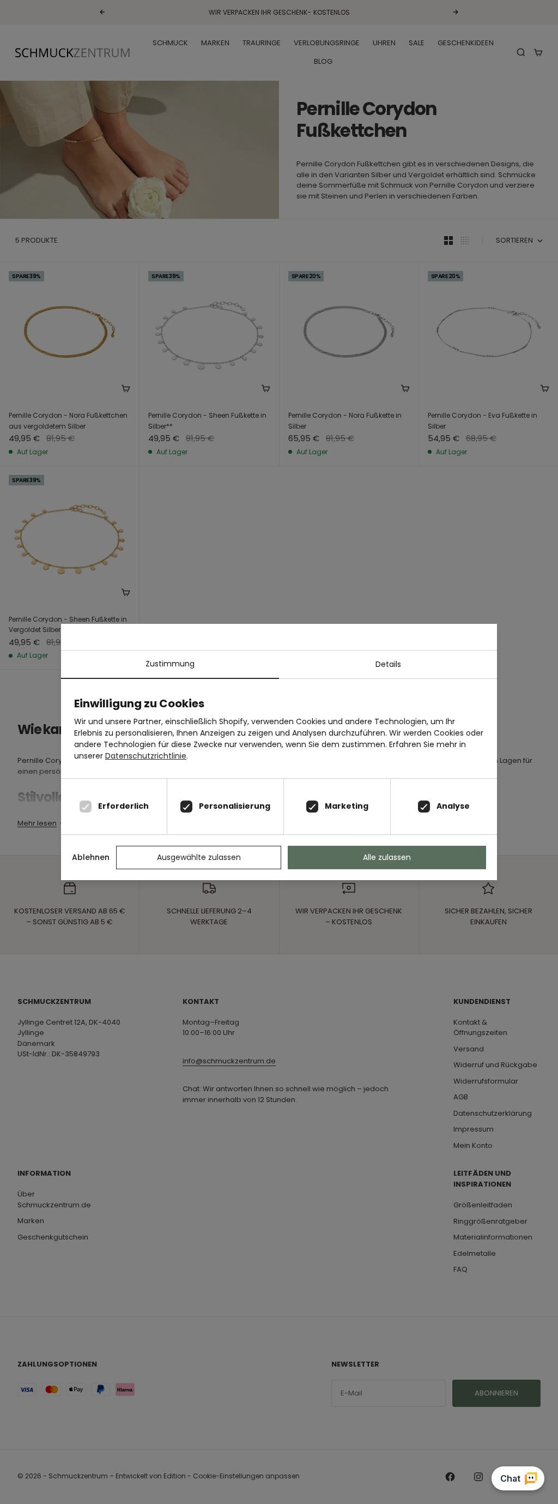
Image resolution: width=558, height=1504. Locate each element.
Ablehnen (91, 857)
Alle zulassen (387, 857)
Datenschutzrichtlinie (145, 755)
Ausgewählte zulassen (199, 857)
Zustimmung (170, 663)
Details (388, 664)
